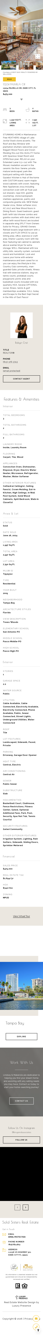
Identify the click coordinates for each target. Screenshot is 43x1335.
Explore (21, 1037)
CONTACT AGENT (21, 379)
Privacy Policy (32, 1318)
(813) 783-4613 (14, 1244)
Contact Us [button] (21, 1101)
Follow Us (21, 1140)
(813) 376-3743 (10, 362)
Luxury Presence (21, 1305)
